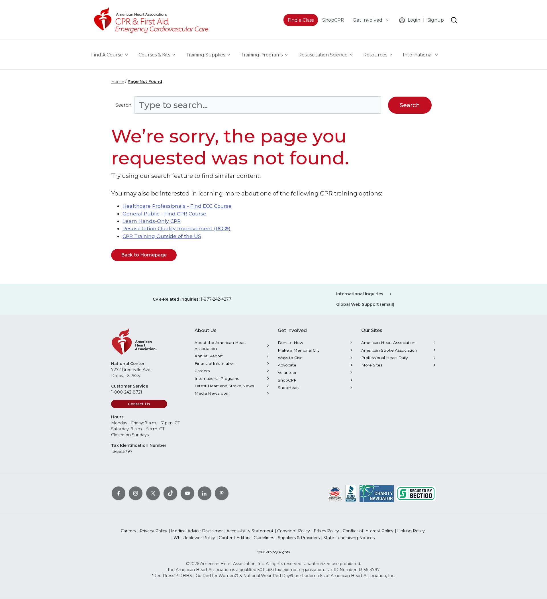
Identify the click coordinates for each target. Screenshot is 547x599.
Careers (202, 370)
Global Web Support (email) (365, 304)
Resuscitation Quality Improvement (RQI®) (176, 228)
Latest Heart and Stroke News (224, 386)
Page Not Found (145, 81)
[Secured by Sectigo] (416, 493)
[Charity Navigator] (377, 493)
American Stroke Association (389, 350)
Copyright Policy (293, 530)
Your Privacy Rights (273, 552)
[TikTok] (170, 493)
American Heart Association (388, 342)
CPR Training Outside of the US (162, 236)
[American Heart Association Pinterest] (221, 493)
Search (123, 105)
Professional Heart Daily (384, 357)
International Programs (217, 378)
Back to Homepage (144, 255)
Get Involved (368, 20)
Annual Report (209, 356)
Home (117, 81)
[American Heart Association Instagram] (135, 493)
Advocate (287, 365)
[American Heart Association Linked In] (204, 493)
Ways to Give (290, 357)
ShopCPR (287, 380)
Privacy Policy (153, 530)
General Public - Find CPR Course (164, 214)
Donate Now (290, 342)
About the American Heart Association (220, 345)
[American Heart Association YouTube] (187, 493)
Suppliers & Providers (299, 537)
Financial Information (215, 363)
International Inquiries (359, 293)
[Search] (454, 20)
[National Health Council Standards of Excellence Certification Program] (335, 493)
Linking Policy (411, 530)
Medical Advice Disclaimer (197, 530)
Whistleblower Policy (194, 537)
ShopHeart (288, 387)
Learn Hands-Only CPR (152, 221)
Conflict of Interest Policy (368, 530)
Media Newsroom (212, 393)
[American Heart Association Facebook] (118, 493)
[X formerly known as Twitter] (153, 493)
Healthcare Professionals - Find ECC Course (177, 206)
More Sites (371, 365)
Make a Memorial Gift (298, 350)
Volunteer (287, 372)
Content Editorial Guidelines (246, 537)
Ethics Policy (326, 530)
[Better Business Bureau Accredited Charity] (350, 493)
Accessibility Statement (250, 530)
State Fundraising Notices (349, 537)
